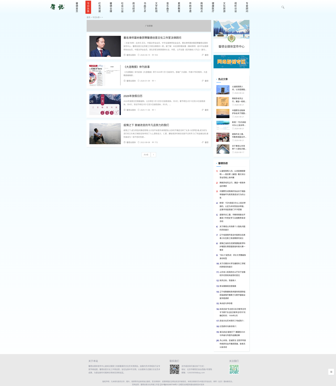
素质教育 (179, 7)
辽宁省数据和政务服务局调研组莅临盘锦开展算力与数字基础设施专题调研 (232, 294)
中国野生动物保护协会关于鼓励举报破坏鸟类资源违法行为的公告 (232, 194)
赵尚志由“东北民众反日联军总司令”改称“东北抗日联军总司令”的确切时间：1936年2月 (233, 312)
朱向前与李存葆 (226, 303)
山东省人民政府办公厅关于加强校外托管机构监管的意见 (232, 273)
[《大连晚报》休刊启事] (105, 76)
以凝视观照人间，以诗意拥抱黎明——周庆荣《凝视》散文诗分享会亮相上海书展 (232, 174)
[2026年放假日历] (105, 105)
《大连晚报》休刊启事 (137, 67)
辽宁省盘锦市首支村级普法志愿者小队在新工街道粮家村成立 (232, 236)
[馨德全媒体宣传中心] (57, 11)
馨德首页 (77, 7)
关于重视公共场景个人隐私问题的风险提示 (232, 228)
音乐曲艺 (167, 7)
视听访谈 (235, 7)
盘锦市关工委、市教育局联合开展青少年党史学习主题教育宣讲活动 (232, 217)
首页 (88, 17)
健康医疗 (213, 7)
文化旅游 (224, 7)
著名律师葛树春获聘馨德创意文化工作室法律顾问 (152, 37)
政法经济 (133, 7)
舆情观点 (201, 7)
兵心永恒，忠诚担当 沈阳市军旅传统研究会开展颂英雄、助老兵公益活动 (233, 343)
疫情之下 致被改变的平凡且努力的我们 (146, 125)
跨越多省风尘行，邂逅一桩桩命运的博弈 (232, 184)
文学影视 (156, 7)
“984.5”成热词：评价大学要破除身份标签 (233, 257)
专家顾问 (247, 7)
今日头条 (88, 7)
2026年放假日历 (133, 96)
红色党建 (99, 7)
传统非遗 (190, 7)
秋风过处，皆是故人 (228, 280)
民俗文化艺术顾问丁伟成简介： (232, 320)
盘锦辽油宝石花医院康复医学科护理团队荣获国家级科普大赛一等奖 (232, 246)
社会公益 (122, 7)
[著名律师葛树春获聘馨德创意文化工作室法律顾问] (105, 47)
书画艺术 (145, 7)
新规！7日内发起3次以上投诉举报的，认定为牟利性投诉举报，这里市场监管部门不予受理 (233, 206)
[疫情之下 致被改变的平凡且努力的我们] (105, 134)
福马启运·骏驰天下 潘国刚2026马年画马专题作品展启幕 (232, 333)
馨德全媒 (111, 7)
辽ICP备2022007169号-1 (169, 384)
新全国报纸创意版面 (228, 286)
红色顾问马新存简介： (229, 326)
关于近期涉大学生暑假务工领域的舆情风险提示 (232, 265)
